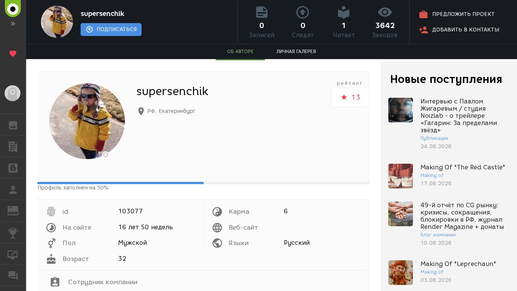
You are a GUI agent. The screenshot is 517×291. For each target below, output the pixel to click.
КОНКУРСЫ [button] (13, 232)
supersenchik (102, 13)
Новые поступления (446, 79)
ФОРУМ (13, 275)
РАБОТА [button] (13, 189)
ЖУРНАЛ (17, 210)
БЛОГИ (13, 167)
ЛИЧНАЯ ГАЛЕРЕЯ (296, 51)
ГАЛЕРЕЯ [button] (13, 124)
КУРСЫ (13, 253)
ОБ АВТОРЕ (240, 51)
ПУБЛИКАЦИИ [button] (13, 146)
